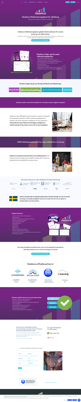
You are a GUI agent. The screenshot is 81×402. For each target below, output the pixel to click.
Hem (22, 2)
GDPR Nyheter (40, 2)
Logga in (67, 2)
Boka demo (73, 2)
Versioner (46, 2)
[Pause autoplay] (40, 93)
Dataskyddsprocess (32, 2)
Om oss (25, 2)
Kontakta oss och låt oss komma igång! (40, 40)
